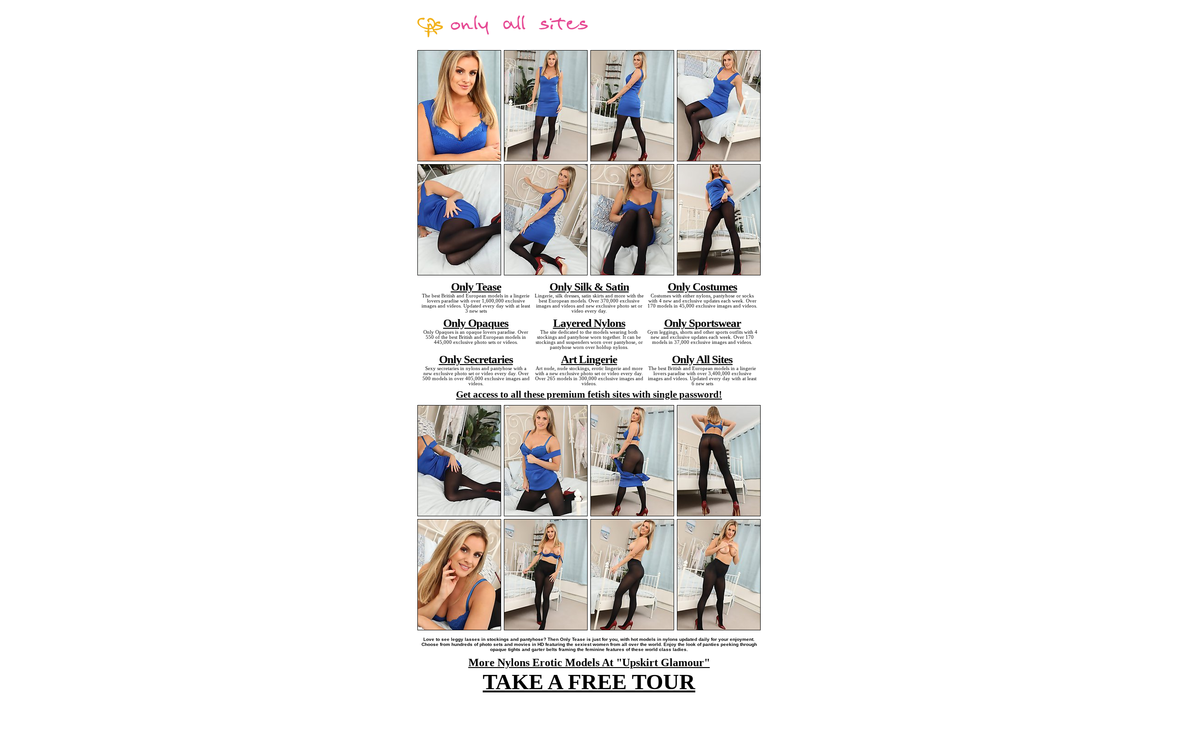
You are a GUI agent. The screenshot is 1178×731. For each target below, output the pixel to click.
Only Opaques (475, 322)
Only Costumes (702, 286)
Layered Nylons (589, 322)
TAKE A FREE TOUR (589, 681)
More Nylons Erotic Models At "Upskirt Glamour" (589, 662)
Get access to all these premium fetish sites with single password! (589, 394)
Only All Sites (702, 359)
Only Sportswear (702, 322)
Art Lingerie (589, 359)
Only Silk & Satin (589, 286)
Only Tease (476, 286)
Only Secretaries (476, 359)
